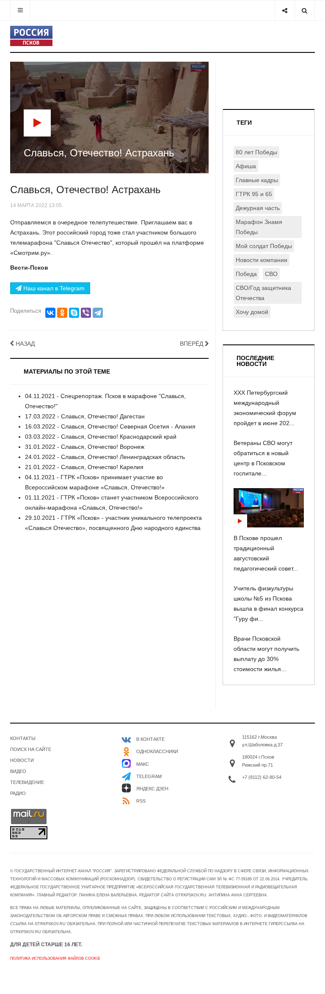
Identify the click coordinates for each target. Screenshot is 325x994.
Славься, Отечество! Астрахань (85, 189)
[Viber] (86, 313)
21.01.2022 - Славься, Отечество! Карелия (84, 467)
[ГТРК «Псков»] (31, 36)
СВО (271, 273)
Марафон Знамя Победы (259, 226)
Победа (246, 273)
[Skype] (74, 313)
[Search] (304, 10)
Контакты (23, 738)
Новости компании (261, 260)
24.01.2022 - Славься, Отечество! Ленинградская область (105, 456)
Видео (18, 771)
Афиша (246, 166)
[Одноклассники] (62, 313)
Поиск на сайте (30, 749)
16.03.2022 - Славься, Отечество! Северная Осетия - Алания (110, 426)
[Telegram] (98, 313)
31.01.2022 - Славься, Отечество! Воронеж (84, 446)
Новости (22, 760)
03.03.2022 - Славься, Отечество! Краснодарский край (100, 436)
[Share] (285, 10)
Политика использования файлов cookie (55, 958)
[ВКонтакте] (50, 313)
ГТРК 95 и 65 (254, 194)
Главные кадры (257, 180)
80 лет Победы (256, 152)
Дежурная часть (258, 208)
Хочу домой (252, 312)
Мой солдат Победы (264, 246)
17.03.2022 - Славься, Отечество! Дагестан (85, 416)
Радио (18, 793)
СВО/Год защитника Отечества (263, 292)
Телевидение (27, 782)
